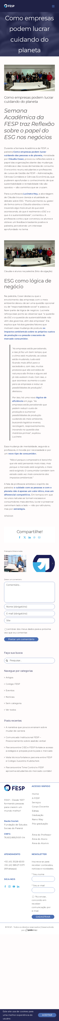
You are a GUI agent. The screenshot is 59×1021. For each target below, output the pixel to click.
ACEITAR (47, 1015)
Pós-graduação (40, 823)
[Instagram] (9, 886)
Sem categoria (13, 703)
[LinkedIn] (18, 886)
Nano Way (37, 819)
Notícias (10, 697)
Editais (35, 811)
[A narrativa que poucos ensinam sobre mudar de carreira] (15, 556)
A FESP (36, 798)
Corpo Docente (40, 806)
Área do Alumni (40, 843)
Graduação (37, 815)
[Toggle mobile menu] (53, 6)
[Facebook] (5, 886)
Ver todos (11, 709)
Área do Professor (41, 834)
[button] (6, 563)
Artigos (9, 677)
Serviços (36, 802)
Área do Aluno (39, 839)
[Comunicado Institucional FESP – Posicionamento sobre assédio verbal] (44, 556)
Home (35, 794)
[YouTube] (14, 886)
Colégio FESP (13, 684)
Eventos (10, 690)
